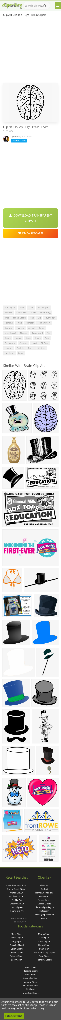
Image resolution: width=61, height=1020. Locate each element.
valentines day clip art (16, 885)
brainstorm (10, 343)
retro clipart (43, 307)
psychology (50, 317)
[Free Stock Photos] (12, 5)
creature (23, 343)
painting (9, 322)
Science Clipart (16, 956)
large (20, 353)
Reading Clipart (30, 970)
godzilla (20, 348)
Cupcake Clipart (17, 945)
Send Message (19, 140)
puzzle (31, 348)
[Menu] (58, 5)
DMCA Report (44, 896)
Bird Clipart (30, 974)
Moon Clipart (44, 934)
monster (30, 322)
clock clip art (17, 907)
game (41, 327)
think (19, 322)
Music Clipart (17, 952)
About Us (44, 885)
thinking (20, 327)
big (39, 317)
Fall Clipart (44, 937)
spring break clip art (16, 889)
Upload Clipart (44, 903)
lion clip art (10, 332)
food (22, 307)
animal (31, 327)
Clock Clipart (44, 941)
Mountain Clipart (30, 993)
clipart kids (21, 312)
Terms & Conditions (44, 892)
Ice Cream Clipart (30, 985)
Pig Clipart (30, 989)
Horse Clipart (44, 945)
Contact (44, 889)
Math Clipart (17, 934)
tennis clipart (19, 317)
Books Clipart (17, 937)
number (9, 348)
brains (38, 338)
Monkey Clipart (30, 982)
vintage (41, 348)
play (49, 332)
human (18, 338)
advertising (45, 312)
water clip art (16, 892)
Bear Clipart (44, 956)
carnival (8, 327)
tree (7, 317)
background (37, 332)
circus (7, 338)
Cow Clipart (30, 967)
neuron (23, 332)
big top (44, 343)
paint (47, 338)
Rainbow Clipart (44, 959)
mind (31, 307)
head (33, 312)
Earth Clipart (17, 948)
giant (28, 338)
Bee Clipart (44, 948)
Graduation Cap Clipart (44, 952)
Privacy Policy (44, 899)
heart (34, 343)
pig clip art (17, 899)
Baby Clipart (16, 959)
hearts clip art (16, 910)
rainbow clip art (16, 896)
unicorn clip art (17, 903)
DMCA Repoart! (32, 233)
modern (8, 312)
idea (32, 317)
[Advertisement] (30, 50)
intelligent (9, 353)
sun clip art (10, 307)
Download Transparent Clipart (32, 218)
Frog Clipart (16, 941)
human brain (44, 322)
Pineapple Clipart (30, 978)
